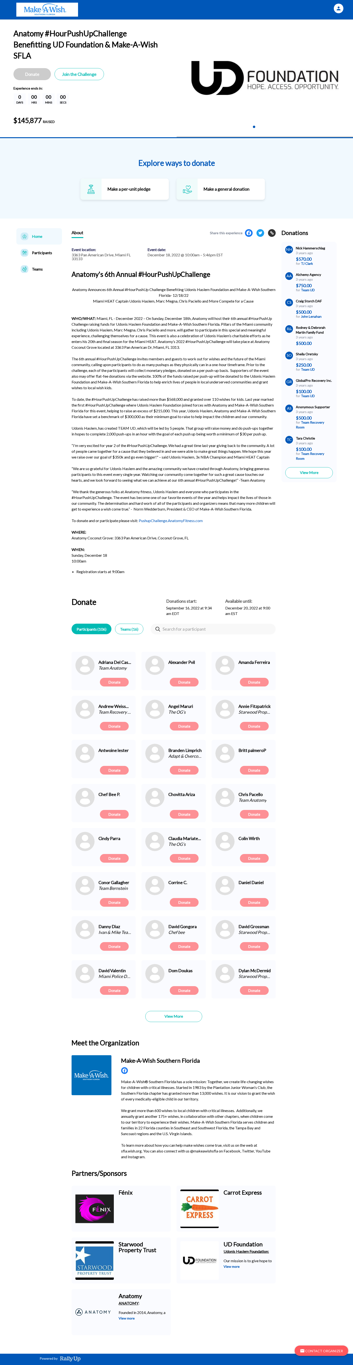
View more (232, 1266)
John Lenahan (311, 316)
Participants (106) (91, 629)
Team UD (308, 290)
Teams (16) (129, 629)
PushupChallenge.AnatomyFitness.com (171, 520)
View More (309, 472)
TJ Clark (307, 263)
